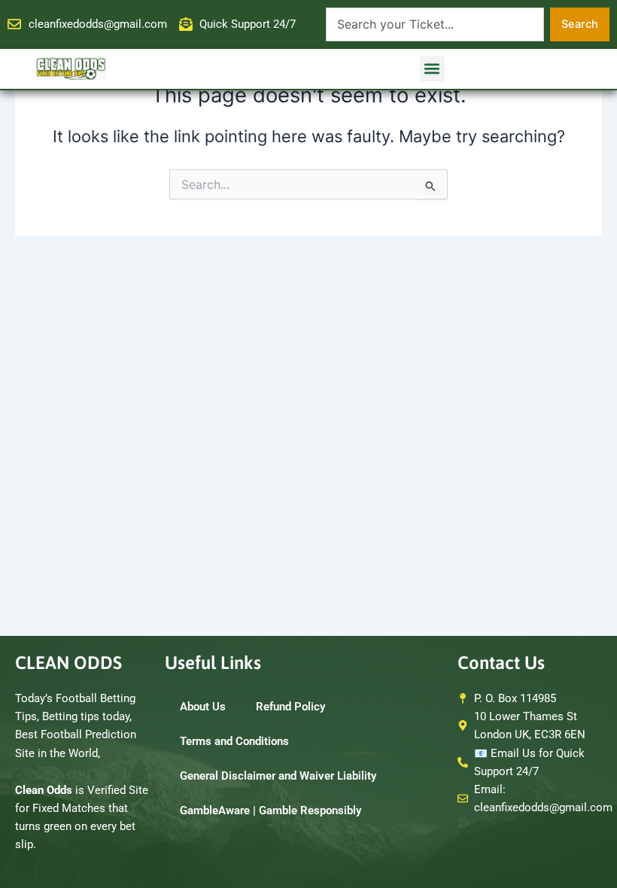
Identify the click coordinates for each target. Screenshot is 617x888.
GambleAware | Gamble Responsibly (270, 810)
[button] (432, 68)
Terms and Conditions (234, 741)
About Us (203, 706)
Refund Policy (290, 706)
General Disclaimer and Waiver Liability (278, 776)
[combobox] (435, 24)
